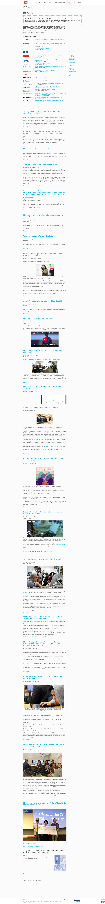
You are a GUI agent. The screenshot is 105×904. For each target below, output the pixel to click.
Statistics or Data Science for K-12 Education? (44, 51)
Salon (70, 53)
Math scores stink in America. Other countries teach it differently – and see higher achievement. (49, 60)
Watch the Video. (26, 382)
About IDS (79, 2)
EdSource (71, 63)
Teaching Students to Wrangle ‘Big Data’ (42, 63)
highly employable (40, 539)
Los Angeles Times (72, 58)
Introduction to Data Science (44, 439)
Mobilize (33, 661)
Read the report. (26, 873)
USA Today (71, 55)
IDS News (69, 2)
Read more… (26, 185)
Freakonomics (72, 59)
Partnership (51, 2)
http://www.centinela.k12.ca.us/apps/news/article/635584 (34, 636)
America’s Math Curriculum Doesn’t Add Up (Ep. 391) (45, 70)
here (27, 30)
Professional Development (60, 2)
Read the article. (26, 671)
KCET (70, 72)
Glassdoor (26, 592)
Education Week (72, 56)
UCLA (53, 439)
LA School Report (72, 69)
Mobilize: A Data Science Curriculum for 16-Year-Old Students (42, 387)
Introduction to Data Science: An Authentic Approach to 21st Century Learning (50, 100)
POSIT (70, 74)
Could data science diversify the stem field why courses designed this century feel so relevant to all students (43, 132)
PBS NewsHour (72, 62)
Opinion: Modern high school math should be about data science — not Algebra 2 (50, 66)
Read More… (26, 612)
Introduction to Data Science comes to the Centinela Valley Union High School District (42, 617)
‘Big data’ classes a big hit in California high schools (45, 89)
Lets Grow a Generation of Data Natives (42, 73)
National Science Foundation (50, 446)
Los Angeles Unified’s (33, 447)
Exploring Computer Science (46, 780)
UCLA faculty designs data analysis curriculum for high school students (49, 83)
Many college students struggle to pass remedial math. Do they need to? (49, 77)
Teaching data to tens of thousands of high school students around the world (49, 39)
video (39, 379)
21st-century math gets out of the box (42, 48)
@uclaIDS (67, 899)
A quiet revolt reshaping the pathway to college (44, 79)
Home (40, 2)
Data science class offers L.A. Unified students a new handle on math (48, 97)
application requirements (60, 544)
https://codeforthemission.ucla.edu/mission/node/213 (33, 846)
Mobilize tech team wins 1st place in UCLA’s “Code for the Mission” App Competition (44, 804)
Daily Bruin (71, 65)
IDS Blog (74, 2)
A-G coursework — (41, 597)
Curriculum (45, 2)
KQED (70, 66)
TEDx (70, 61)
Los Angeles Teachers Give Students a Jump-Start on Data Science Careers (50, 86)
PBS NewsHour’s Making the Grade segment (50, 359)
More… (70, 75)
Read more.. (25, 126)
